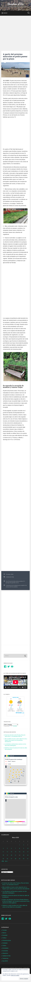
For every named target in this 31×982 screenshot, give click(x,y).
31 (27, 858)
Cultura (4, 945)
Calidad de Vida (10, 577)
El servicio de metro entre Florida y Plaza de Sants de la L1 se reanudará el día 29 (15, 735)
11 (3, 851)
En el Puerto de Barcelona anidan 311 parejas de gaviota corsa (15, 582)
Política (4, 938)
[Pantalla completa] (25, 687)
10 (27, 848)
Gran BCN (5, 961)
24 (27, 855)
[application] (15, 682)
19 (7, 855)
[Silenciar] (23, 687)
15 (19, 851)
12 (7, 851)
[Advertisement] (15, 32)
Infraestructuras (6, 940)
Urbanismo (5, 953)
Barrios (4, 932)
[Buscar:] (15, 656)
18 (3, 855)
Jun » (6, 861)
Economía (5, 950)
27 (11, 858)
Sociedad (4, 935)
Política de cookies (15, 975)
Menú (5, 13)
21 (15, 855)
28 (15, 858)
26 (7, 858)
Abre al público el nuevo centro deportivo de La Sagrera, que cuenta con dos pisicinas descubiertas (16, 740)
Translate (14, 726)
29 (19, 858)
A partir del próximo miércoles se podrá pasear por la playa (15, 56)
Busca (28, 13)
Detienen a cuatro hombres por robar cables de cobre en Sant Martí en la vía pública (14, 906)
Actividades (5, 948)
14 (15, 851)
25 (3, 858)
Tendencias (5, 958)
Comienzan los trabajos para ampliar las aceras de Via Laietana (16, 586)
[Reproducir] (6, 687)
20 (11, 855)
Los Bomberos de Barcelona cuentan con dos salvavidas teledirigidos (15, 744)
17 (27, 851)
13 (11, 851)
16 (23, 851)
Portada (4, 930)
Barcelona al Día (15, 4)
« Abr (2, 861)
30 (23, 858)
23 (23, 855)
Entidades (5, 943)
